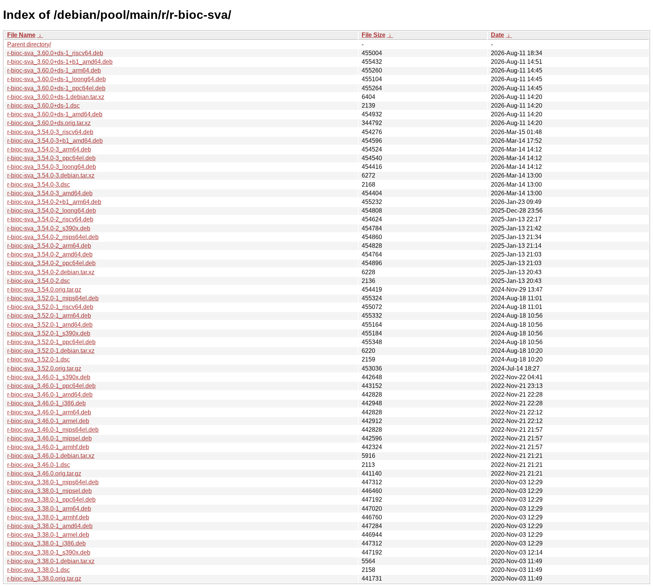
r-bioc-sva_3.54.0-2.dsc (38, 281)
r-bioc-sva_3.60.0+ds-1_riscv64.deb (55, 53)
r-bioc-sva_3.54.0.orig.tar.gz (44, 289)
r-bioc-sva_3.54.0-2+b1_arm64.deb (54, 202)
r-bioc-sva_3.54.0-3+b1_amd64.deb (55, 140)
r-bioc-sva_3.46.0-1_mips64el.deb (53, 429)
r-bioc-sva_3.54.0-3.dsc (38, 184)
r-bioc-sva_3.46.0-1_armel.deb (48, 421)
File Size (373, 35)
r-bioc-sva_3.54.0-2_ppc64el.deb (51, 263)
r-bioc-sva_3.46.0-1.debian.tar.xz (50, 456)
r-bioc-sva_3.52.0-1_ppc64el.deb (51, 342)
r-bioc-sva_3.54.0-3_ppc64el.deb (51, 158)
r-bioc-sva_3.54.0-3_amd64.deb (50, 193)
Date (497, 35)
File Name (21, 35)
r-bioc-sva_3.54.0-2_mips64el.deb (53, 237)
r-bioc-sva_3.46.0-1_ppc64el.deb (51, 386)
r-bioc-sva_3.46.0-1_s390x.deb (48, 377)
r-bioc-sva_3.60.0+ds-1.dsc (43, 105)
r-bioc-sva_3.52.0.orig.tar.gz (44, 368)
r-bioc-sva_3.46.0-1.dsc (38, 465)
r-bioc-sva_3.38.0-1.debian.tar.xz (50, 561)
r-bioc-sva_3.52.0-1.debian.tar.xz (50, 351)
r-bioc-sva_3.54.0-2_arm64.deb (49, 246)
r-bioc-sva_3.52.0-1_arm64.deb (49, 315)
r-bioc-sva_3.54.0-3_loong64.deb (51, 167)
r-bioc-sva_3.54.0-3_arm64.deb (49, 149)
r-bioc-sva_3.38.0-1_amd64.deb (50, 526)
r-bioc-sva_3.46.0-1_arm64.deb (49, 412)
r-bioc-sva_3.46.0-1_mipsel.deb (49, 438)
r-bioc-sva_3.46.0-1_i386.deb (46, 403)
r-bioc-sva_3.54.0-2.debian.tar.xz (50, 272)
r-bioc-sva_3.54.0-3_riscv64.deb (50, 132)
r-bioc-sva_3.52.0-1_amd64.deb (50, 324)
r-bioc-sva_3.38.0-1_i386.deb (46, 543)
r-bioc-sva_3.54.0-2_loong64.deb (51, 210)
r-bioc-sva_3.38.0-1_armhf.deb (48, 517)
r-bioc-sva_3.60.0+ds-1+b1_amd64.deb (60, 62)
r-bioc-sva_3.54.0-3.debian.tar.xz (50, 175)
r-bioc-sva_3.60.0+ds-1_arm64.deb (54, 70)
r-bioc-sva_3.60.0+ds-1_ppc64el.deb (56, 88)
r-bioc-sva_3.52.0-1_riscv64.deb (50, 307)
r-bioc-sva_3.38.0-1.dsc (38, 570)
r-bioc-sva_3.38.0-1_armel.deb (48, 534)
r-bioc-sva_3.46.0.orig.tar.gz (44, 473)
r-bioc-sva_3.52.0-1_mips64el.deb (53, 298)
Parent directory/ (29, 44)
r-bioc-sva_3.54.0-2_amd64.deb (50, 254)
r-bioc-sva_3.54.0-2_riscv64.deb (50, 219)
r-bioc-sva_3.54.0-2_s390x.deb (48, 228)
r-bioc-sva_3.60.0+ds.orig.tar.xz (49, 123)
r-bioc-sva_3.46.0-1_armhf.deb (48, 447)
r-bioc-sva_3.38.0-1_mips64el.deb (53, 482)
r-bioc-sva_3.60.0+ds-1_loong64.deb (56, 79)
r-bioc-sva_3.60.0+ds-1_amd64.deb (54, 114)
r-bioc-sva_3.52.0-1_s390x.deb (48, 333)
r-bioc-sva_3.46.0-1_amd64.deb (50, 394)
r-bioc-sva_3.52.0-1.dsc (38, 359)
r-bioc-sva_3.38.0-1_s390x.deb (48, 552)
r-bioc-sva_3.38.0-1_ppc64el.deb (51, 499)
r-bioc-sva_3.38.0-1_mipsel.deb (49, 491)
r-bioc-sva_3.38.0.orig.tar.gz (44, 578)
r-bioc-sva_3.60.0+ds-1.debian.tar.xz (55, 97)
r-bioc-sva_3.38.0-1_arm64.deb (49, 508)
